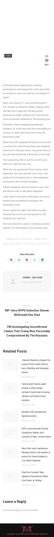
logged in (18, 510)
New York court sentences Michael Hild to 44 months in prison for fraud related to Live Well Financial (36, 454)
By (26, 239)
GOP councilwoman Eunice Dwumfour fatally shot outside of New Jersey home (36, 432)
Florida (18, 243)
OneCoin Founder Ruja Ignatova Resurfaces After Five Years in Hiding (35, 476)
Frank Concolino (29, 243)
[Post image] (11, 364)
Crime (8, 56)
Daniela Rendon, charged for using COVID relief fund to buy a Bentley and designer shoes (36, 366)
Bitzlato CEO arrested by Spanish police (34, 414)
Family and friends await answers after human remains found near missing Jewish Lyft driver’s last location (36, 392)
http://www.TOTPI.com (32, 282)
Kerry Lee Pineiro (43, 243)
